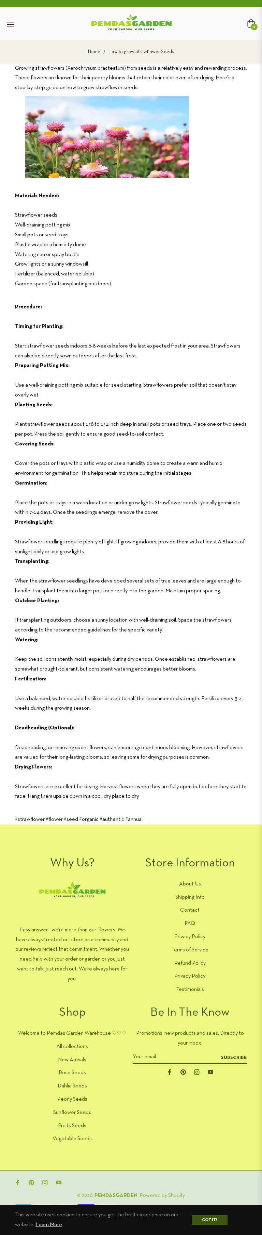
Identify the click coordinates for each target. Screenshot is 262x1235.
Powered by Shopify (162, 1195)
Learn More (48, 1224)
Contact (190, 910)
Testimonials (190, 989)
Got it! (209, 1220)
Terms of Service (189, 950)
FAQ (190, 923)
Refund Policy (190, 963)
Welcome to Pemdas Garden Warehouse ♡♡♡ (72, 1033)
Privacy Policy (189, 936)
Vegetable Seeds (72, 1138)
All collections (72, 1046)
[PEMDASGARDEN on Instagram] (197, 1072)
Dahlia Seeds (72, 1086)
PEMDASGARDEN (115, 1195)
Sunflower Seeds (72, 1112)
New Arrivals (72, 1060)
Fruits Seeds (72, 1125)
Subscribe (234, 1057)
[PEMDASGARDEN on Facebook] (169, 1072)
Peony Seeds (72, 1099)
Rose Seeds (72, 1072)
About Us (190, 884)
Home (94, 52)
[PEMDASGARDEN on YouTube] (210, 1072)
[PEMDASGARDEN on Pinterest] (183, 1072)
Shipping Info (190, 897)
